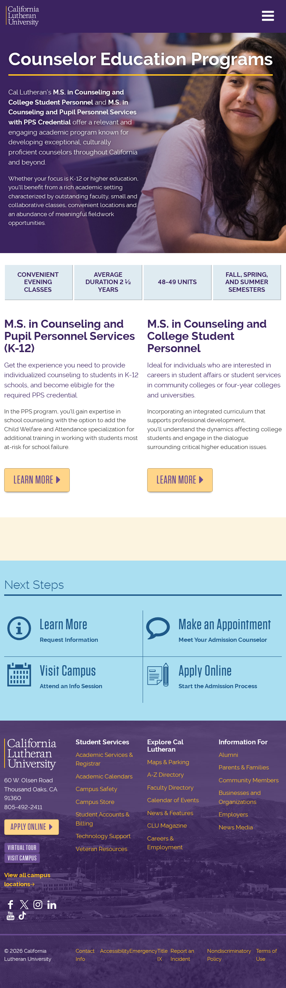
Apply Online (28, 827)
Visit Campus (22, 858)
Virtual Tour (22, 847)
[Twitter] (24, 905)
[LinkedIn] (52, 905)
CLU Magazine (167, 825)
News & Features (170, 813)
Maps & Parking (168, 762)
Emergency (143, 951)
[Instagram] (38, 905)
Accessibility (114, 951)
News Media (236, 827)
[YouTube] (10, 916)
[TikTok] (22, 916)
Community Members (249, 780)
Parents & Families (244, 767)
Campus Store (95, 801)
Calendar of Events (173, 800)
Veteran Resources (101, 848)
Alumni (228, 754)
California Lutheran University (22, 16)
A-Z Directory (165, 774)
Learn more (33, 480)
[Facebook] (10, 905)
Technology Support (103, 836)
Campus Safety (96, 788)
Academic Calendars (104, 776)
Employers (233, 814)
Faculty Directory (170, 787)
